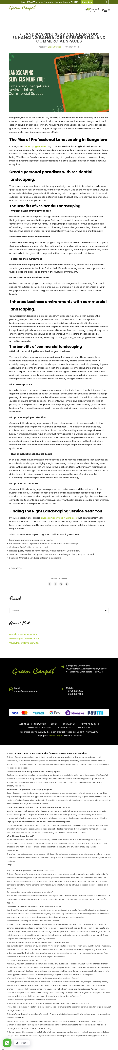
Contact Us (69, 724)
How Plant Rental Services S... (23, 634)
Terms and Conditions (40, 727)
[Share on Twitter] (55, 584)
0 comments (15, 568)
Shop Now (87, 2)
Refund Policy (85, 727)
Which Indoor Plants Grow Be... (24, 642)
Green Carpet (56, 735)
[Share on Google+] (67, 584)
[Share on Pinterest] (61, 584)
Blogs (54, 724)
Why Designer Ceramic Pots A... (25, 638)
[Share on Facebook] (50, 584)
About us (24, 724)
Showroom (40, 724)
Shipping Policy (65, 727)
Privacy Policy (88, 724)
